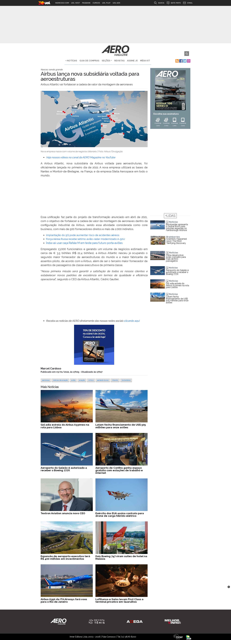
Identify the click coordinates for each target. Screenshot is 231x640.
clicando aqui (131, 320)
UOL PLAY (106, 3)
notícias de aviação (60, 380)
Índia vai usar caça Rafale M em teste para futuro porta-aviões (84, 243)
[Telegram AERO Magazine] (184, 60)
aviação (82, 380)
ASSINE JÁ (132, 60)
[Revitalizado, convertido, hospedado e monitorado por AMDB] (188, 637)
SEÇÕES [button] (106, 60)
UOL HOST (75, 3)
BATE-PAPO (176, 3)
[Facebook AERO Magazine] (181, 60)
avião (73, 380)
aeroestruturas (103, 380)
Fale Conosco (109, 636)
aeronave (45, 380)
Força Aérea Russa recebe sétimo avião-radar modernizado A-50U (85, 238)
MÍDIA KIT (145, 60)
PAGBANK (86, 3)
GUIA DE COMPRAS (89, 60)
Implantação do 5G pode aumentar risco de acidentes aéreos (82, 235)
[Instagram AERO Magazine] (188, 60)
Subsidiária (126, 380)
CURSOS (96, 3)
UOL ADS (116, 3)
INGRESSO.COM (62, 3)
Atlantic (115, 380)
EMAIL (190, 3)
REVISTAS (119, 60)
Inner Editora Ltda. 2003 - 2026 (85, 636)
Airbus (91, 380)
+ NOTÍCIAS (71, 60)
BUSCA (161, 3)
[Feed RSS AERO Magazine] (177, 60)
